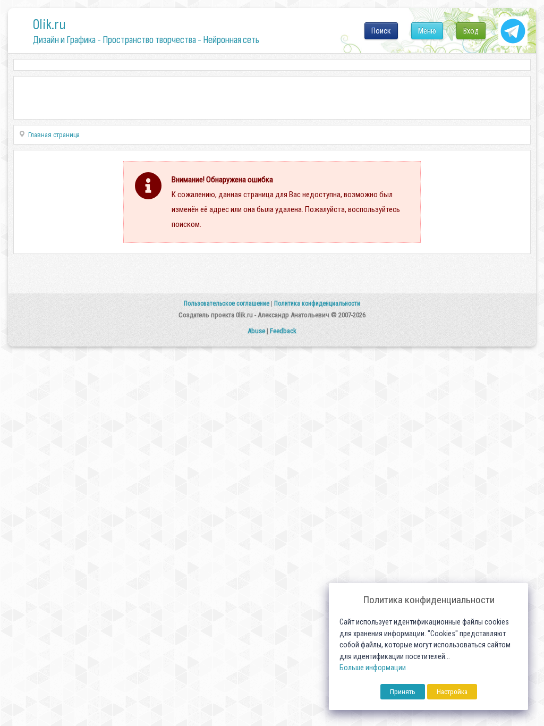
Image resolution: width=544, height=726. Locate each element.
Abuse (256, 331)
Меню (427, 31)
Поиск (381, 31)
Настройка (452, 692)
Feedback (283, 331)
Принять (402, 692)
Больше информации (372, 667)
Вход (471, 31)
